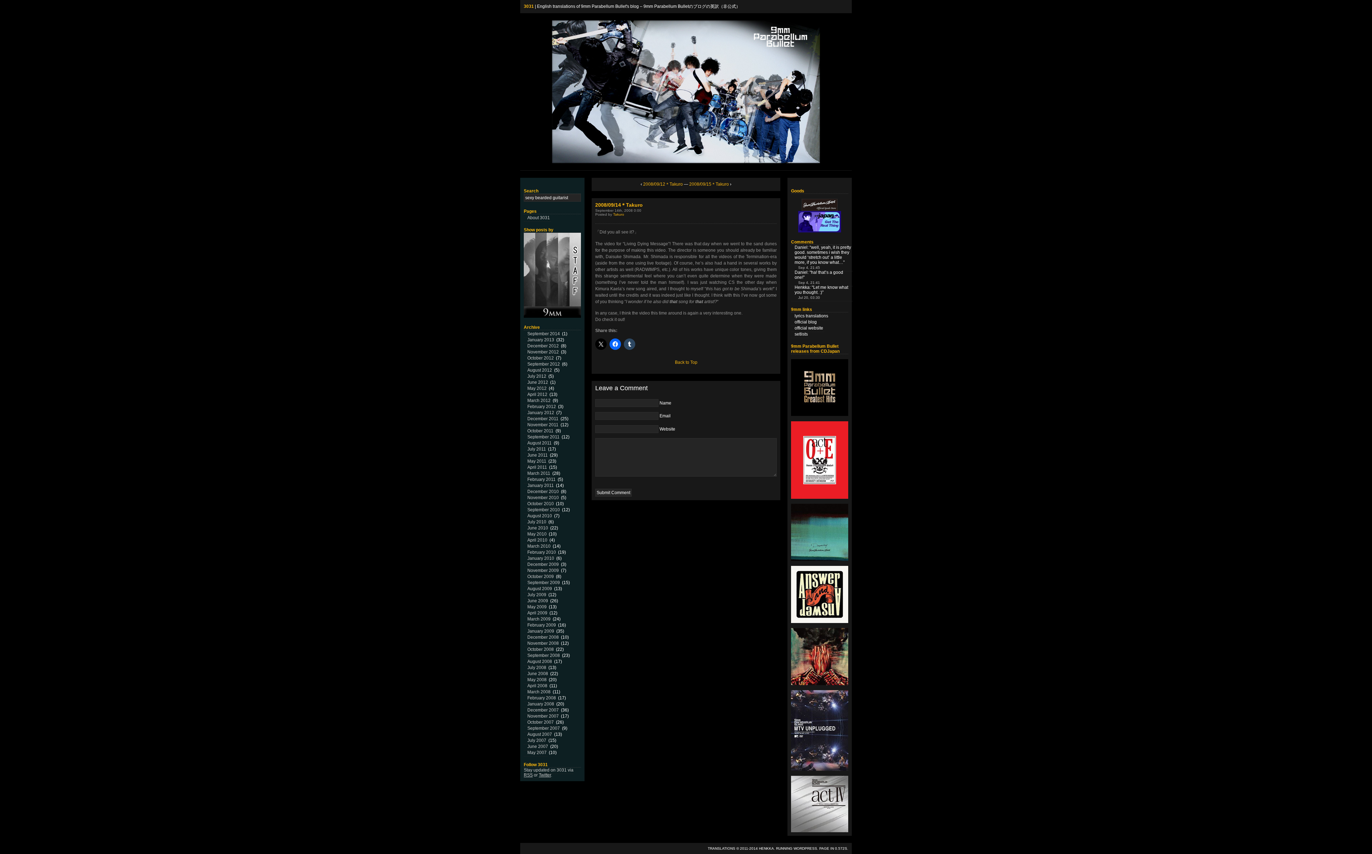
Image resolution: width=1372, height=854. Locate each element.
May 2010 (537, 534)
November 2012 (543, 352)
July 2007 (536, 740)
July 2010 (536, 521)
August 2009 (539, 588)
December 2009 (543, 564)
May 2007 (537, 752)
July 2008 (536, 667)
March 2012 (539, 400)
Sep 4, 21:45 (809, 268)
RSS (528, 775)
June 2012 (537, 382)
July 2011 (536, 449)
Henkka (766, 848)
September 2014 (543, 333)
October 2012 (540, 358)
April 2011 (537, 467)
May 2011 (536, 461)
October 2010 (540, 503)
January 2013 (540, 339)
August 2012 (539, 370)
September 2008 (543, 655)
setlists (801, 334)
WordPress (805, 848)
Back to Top (686, 362)
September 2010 (543, 509)
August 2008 (539, 661)
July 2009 (536, 594)
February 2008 (541, 697)
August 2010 (539, 515)
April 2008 (537, 685)
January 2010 (540, 558)
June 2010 (537, 528)
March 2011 (538, 473)
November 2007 (543, 716)
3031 (529, 6)
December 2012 (543, 345)
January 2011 (540, 485)
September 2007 (543, 728)
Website (667, 429)
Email (665, 415)
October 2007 (540, 722)
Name (665, 403)
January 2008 (540, 704)
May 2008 (537, 679)
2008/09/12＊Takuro (663, 184)
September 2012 (543, 364)
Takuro (618, 214)
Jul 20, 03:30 (809, 298)
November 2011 (542, 424)
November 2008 (543, 643)
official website (809, 328)
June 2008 (537, 673)
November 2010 (543, 497)
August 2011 (539, 443)
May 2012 (537, 388)
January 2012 (540, 412)
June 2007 (537, 746)
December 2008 (543, 637)
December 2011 (542, 418)
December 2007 (543, 710)
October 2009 (540, 576)
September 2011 (543, 436)
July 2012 (536, 376)
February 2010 (541, 552)
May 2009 (537, 606)
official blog (806, 322)
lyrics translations (811, 315)
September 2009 (543, 582)
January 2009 (540, 631)
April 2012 (537, 394)
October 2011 (540, 430)
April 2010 (537, 540)
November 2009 (543, 570)
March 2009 (539, 619)
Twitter (545, 775)
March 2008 (539, 691)
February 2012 (541, 406)
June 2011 (537, 455)
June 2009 (537, 600)
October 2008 (540, 649)
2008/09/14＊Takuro (619, 205)
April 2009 (537, 613)
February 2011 (541, 479)
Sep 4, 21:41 (809, 283)
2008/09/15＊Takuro (709, 184)
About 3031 (538, 217)
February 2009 (541, 625)
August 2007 (539, 734)
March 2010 (539, 546)
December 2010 (543, 491)
